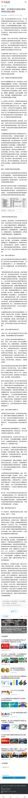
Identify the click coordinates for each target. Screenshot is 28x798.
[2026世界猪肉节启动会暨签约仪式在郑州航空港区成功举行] (14, 704)
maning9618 (4, 15)
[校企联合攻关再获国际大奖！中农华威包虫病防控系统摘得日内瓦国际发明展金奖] (5, 670)
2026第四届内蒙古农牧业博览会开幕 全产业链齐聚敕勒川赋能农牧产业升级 (13, 641)
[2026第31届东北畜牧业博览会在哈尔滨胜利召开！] (14, 741)
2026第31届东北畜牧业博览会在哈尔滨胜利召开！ (13, 735)
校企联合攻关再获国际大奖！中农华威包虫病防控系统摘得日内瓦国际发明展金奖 (18, 669)
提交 (14, 777)
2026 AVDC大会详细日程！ (17, 691)
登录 (3, 775)
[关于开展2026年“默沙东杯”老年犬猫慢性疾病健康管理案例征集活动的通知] (14, 682)
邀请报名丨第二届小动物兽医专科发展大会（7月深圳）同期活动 (13, 721)
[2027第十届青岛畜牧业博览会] (5, 714)
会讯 (9, 650)
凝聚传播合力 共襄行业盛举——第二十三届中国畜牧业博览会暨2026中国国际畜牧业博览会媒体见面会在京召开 (14, 750)
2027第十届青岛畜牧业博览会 (18, 713)
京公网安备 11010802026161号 (9, 791)
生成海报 (5, 616)
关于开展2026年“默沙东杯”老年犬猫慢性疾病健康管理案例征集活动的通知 (14, 677)
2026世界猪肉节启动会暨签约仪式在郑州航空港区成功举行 (13, 699)
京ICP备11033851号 (5, 789)
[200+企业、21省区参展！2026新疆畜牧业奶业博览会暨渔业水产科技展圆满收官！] (14, 660)
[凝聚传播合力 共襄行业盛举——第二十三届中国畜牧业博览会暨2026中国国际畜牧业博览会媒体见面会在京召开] (14, 755)
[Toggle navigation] (25, 2)
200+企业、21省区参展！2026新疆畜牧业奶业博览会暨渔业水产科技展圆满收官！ (13, 655)
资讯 (21, 15)
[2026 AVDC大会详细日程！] (5, 692)
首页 (2, 6)
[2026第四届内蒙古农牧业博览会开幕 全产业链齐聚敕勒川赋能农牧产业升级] (14, 646)
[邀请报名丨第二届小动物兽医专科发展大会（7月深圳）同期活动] (14, 727)
